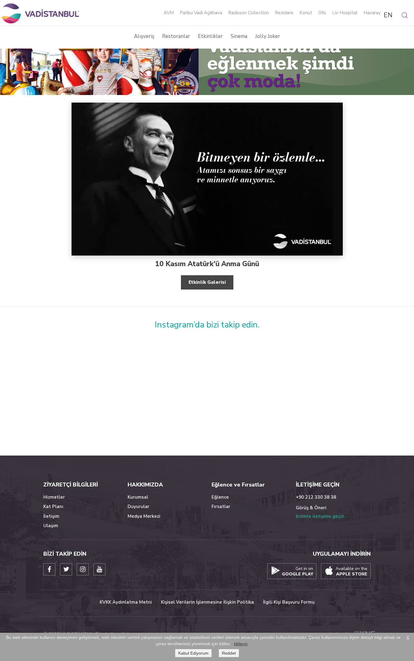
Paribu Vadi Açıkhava (201, 13)
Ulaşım (50, 526)
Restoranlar (176, 36)
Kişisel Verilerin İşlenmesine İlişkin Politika (207, 602)
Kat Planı (53, 506)
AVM (169, 13)
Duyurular (138, 506)
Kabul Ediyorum (193, 653)
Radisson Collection (248, 13)
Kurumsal (138, 497)
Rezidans (284, 13)
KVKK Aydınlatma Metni (126, 602)
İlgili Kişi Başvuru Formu (289, 602)
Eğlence (220, 497)
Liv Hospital (344, 13)
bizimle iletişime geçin (320, 516)
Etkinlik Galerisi (207, 282)
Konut (305, 13)
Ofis (322, 13)
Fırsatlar (221, 506)
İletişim (51, 516)
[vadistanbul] (41, 13)
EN (388, 15)
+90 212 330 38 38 (316, 497)
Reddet (229, 653)
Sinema (239, 36)
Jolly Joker (267, 36)
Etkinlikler (210, 36)
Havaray (372, 13)
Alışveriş (144, 36)
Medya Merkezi (144, 516)
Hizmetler (54, 497)
